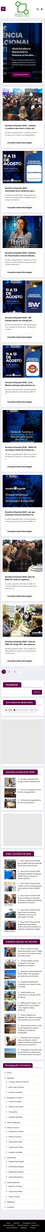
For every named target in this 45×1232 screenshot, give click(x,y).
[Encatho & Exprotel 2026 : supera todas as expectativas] (12, 784)
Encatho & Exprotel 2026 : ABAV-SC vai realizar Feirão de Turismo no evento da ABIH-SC (21, 448)
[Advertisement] (22, 741)
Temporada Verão (15, 1142)
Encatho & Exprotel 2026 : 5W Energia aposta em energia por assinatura (18, 319)
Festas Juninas (14, 1197)
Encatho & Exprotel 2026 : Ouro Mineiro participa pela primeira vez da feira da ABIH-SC (20, 384)
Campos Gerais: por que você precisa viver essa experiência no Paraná (28, 963)
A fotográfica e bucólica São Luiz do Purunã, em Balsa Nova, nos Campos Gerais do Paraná (30, 1052)
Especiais (10, 1078)
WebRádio (11, 1202)
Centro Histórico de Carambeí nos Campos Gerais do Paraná (29, 994)
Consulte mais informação (21, 74)
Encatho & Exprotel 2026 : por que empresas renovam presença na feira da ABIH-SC (20, 513)
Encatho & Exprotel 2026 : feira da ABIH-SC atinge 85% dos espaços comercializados (20, 643)
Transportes (13, 1112)
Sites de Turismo (13, 1128)
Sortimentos (11, 1158)
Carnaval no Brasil (15, 1191)
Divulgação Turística (15, 1098)
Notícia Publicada (13, 1122)
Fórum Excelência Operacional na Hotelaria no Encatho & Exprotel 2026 (24, 52)
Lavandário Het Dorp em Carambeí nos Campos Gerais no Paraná (29, 984)
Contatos (10, 1207)
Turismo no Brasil (15, 1102)
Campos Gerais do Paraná (19, 1082)
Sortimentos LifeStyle (16, 1167)
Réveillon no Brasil (15, 1186)
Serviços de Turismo (16, 1107)
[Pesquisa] (37, 9)
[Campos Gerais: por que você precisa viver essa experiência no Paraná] (12, 965)
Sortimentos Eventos (16, 1172)
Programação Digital (16, 1162)
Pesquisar (37, 692)
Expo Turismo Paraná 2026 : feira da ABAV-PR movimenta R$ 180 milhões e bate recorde (30, 863)
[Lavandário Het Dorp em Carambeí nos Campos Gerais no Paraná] (12, 986)
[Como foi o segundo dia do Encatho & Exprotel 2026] (12, 794)
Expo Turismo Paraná (16, 1087)
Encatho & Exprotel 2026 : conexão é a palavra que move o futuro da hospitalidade (20, 127)
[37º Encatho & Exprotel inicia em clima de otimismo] (12, 805)
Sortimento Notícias (16, 1177)
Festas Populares (13, 1182)
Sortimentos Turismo (16, 1131)
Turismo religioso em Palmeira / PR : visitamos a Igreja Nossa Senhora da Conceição (30, 1017)
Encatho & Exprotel (15, 1092)
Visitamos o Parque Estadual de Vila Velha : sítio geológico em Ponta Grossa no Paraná (30, 973)
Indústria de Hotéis (15, 1117)
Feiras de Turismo (15, 1137)
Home (9, 1073)
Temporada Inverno (16, 1147)
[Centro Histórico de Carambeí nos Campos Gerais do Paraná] (12, 997)
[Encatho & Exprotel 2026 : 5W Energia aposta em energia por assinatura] (22, 296)
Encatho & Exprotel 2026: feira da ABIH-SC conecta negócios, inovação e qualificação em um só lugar (20, 578)
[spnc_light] (42, 9)
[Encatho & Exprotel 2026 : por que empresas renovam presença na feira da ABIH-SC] (22, 491)
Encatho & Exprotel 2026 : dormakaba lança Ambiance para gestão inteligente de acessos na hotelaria (19, 189)
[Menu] (3, 9)
